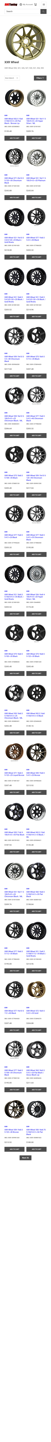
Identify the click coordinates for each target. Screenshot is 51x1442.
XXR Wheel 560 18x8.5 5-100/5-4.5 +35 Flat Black (35, 894)
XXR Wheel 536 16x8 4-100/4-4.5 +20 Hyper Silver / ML (35, 596)
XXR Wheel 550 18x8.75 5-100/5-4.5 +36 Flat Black (36, 1132)
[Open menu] (44, 4)
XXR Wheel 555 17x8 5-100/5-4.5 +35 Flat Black (14, 833)
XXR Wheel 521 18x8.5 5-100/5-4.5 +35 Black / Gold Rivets (14, 596)
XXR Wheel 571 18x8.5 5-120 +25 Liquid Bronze (14, 774)
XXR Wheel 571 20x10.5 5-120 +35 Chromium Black (14, 180)
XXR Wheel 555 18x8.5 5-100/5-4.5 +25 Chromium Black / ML (13, 715)
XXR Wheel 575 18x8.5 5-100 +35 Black (13, 655)
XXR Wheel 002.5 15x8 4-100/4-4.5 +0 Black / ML (35, 834)
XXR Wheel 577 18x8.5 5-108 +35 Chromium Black (13, 1072)
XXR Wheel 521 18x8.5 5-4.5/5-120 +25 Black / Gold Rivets (14, 299)
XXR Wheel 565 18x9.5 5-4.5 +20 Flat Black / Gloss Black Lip (35, 1072)
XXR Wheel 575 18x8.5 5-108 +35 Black (13, 476)
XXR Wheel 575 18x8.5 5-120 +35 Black (35, 655)
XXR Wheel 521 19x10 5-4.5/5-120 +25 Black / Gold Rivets (14, 240)
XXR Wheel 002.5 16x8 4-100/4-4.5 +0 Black (35, 714)
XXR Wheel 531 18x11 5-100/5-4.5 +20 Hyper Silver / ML (36, 121)
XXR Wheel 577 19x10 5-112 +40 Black (14, 1012)
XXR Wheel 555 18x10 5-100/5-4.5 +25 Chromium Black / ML (14, 418)
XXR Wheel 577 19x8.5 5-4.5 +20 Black (13, 536)
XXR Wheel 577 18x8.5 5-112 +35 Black (13, 952)
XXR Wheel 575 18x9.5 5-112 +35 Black (35, 358)
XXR (5, 115)
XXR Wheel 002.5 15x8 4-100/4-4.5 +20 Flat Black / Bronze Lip (13, 121)
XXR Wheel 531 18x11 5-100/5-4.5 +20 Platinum (36, 179)
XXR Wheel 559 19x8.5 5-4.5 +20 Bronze (35, 774)
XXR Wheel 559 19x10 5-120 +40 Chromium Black (36, 477)
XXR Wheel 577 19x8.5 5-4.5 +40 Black (35, 239)
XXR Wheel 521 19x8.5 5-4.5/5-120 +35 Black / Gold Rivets (35, 299)
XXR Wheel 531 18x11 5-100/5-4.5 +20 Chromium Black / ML (14, 894)
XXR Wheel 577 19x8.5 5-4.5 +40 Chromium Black (35, 418)
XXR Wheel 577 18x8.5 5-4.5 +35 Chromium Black (35, 537)
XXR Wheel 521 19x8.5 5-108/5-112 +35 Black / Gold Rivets (36, 953)
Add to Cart (14, 138)
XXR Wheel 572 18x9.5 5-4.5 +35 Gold (35, 1012)
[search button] (43, 11)
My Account (28, 4)
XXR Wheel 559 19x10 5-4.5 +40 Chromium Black (14, 359)
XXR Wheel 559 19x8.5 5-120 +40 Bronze (13, 1131)
